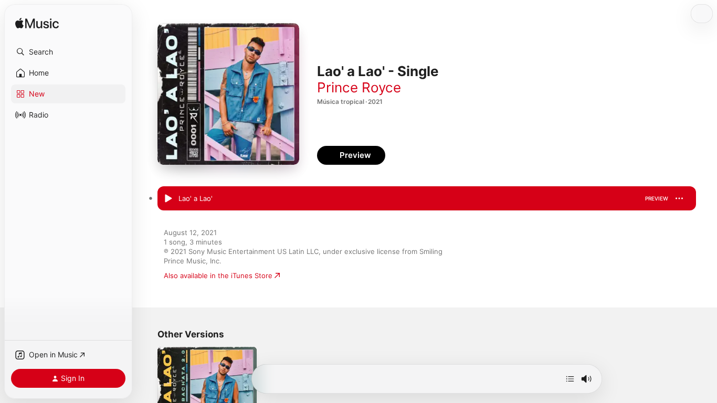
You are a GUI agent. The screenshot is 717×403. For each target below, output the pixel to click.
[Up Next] (570, 379)
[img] (37, 24)
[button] (68, 52)
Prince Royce (359, 87)
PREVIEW (656, 198)
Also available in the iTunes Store (218, 275)
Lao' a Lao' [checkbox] (195, 198)
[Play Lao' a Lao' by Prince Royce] (167, 199)
